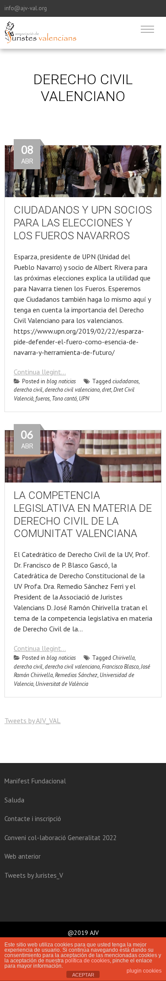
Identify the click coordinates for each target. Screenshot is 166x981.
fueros (42, 398)
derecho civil (28, 389)
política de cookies (87, 961)
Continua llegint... (40, 371)
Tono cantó (64, 398)
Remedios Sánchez (76, 675)
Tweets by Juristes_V (33, 875)
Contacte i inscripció (32, 818)
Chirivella (123, 658)
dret (106, 389)
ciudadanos (125, 381)
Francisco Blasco (120, 666)
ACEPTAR (83, 974)
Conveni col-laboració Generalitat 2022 (60, 837)
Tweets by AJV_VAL (32, 720)
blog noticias (61, 381)
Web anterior (22, 856)
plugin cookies (144, 971)
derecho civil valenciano (72, 389)
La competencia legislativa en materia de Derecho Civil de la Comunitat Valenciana (83, 514)
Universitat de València (61, 684)
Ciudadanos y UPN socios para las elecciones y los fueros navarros (83, 223)
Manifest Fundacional (35, 781)
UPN (84, 398)
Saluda (14, 800)
